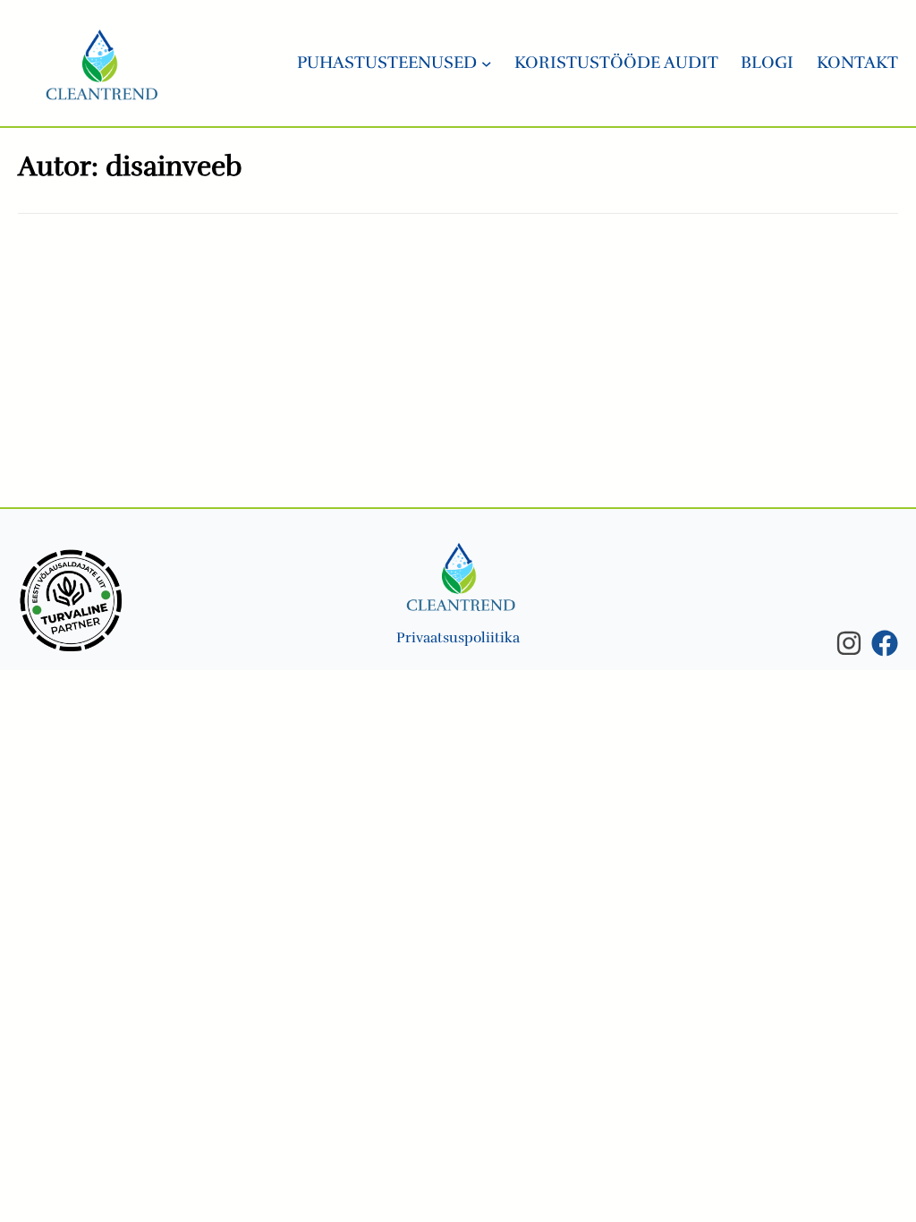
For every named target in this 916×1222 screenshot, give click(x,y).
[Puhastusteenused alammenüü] (486, 63)
